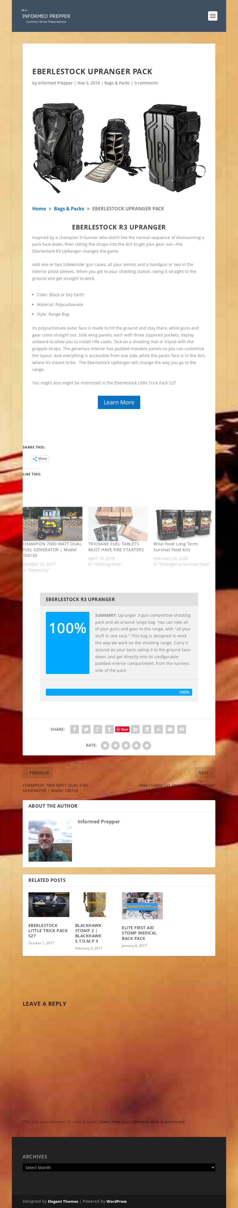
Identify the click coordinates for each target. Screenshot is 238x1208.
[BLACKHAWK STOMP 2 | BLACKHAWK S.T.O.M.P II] (95, 904)
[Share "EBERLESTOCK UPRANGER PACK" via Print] (181, 729)
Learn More (119, 402)
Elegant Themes (63, 1201)
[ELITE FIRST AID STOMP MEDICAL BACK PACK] (142, 905)
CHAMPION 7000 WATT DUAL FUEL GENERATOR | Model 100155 (52, 549)
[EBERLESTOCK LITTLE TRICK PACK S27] (48, 904)
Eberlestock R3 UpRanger (56, 251)
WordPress (117, 1201)
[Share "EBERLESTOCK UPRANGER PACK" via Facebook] (74, 729)
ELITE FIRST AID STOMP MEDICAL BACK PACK (139, 933)
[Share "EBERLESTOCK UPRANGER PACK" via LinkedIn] (135, 729)
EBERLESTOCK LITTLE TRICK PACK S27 (48, 930)
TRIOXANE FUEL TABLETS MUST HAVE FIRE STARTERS (116, 546)
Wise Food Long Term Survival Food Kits (176, 546)
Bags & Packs (117, 83)
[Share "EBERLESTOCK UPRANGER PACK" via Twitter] (86, 729)
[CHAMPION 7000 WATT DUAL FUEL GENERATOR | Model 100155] (52, 524)
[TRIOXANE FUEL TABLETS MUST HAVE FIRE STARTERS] (118, 524)
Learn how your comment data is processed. (143, 1121)
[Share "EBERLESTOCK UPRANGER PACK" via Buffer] (147, 729)
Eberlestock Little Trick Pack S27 (145, 383)
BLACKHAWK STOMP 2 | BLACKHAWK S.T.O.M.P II (88, 933)
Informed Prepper (55, 83)
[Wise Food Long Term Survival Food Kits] (183, 524)
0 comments (146, 83)
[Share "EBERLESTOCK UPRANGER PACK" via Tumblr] (109, 729)
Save (124, 729)
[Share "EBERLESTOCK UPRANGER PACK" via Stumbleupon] (158, 729)
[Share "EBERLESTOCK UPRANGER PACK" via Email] (170, 729)
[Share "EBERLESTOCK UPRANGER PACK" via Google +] (98, 729)
